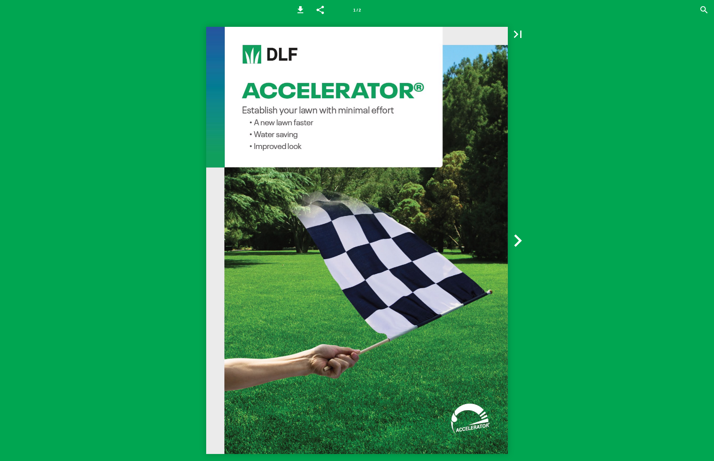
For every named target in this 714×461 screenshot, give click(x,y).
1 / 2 (357, 10)
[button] (300, 10)
